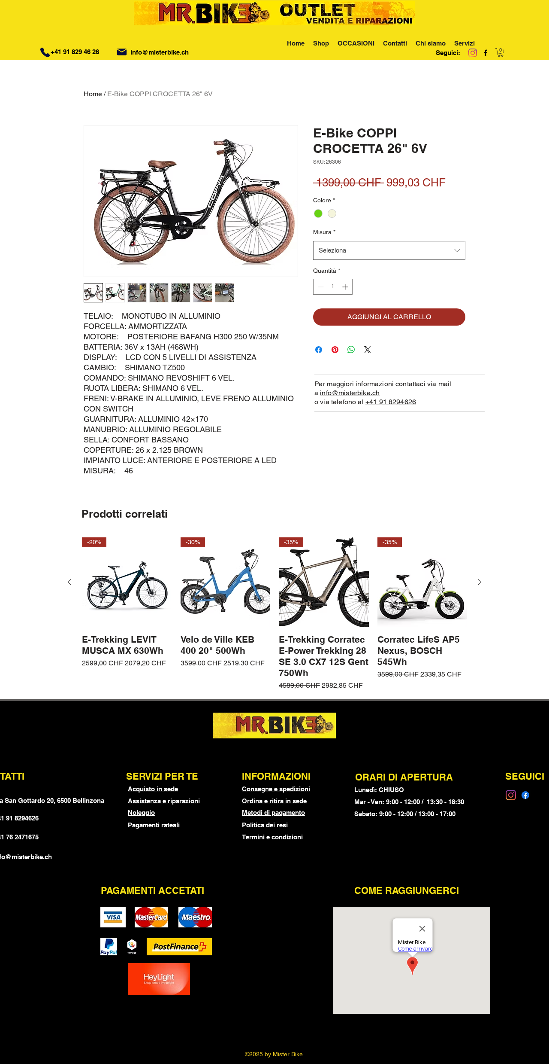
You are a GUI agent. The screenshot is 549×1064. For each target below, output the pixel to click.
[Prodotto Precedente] (69, 582)
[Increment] (346, 286)
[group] (274, 614)
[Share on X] (367, 350)
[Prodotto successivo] (479, 582)
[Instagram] (472, 53)
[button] (500, 52)
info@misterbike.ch (159, 52)
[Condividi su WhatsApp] (351, 350)
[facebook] (485, 53)
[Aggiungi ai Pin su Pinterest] (335, 350)
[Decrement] (319, 286)
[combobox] (389, 250)
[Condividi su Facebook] (319, 350)
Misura (324, 232)
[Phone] (45, 52)
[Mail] (121, 52)
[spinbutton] (333, 286)
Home (93, 94)
